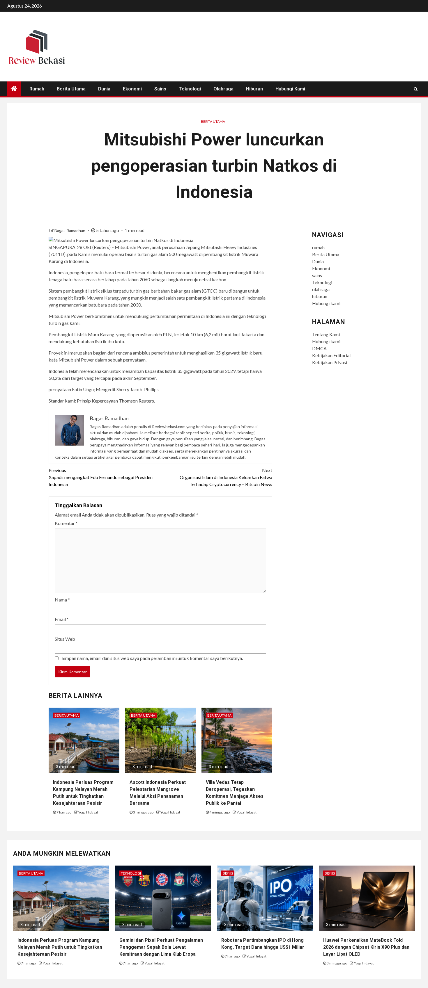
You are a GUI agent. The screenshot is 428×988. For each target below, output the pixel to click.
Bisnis (228, 873)
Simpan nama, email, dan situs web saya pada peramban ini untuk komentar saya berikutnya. (152, 658)
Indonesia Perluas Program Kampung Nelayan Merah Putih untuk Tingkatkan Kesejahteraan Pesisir (59, 947)
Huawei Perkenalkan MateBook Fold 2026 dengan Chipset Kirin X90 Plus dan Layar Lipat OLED (366, 947)
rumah (36, 89)
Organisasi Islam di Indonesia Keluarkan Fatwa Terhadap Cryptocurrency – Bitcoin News (226, 477)
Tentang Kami (326, 334)
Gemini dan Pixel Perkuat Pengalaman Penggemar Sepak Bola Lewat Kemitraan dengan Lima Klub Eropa (161, 947)
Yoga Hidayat (88, 812)
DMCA (319, 348)
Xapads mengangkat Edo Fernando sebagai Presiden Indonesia (101, 477)
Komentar (66, 523)
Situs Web (65, 639)
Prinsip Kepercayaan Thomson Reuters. (116, 400)
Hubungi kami (290, 89)
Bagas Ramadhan (70, 230)
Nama (62, 599)
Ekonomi (132, 89)
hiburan (254, 89)
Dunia (104, 89)
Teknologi (190, 89)
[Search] (415, 89)
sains (160, 89)
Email (62, 619)
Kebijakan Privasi (329, 362)
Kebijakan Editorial (331, 355)
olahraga (223, 89)
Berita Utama (71, 89)
